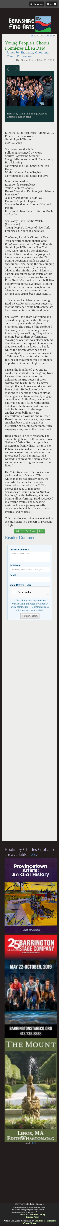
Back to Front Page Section (25, 531)
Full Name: (15, 565)
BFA (34, 1143)
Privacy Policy (32, 1217)
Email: (13, 575)
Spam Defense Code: (20, 585)
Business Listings (38, 1214)
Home (50, 4)
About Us (24, 1214)
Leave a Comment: (19, 549)
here (32, 854)
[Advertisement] (29, 732)
